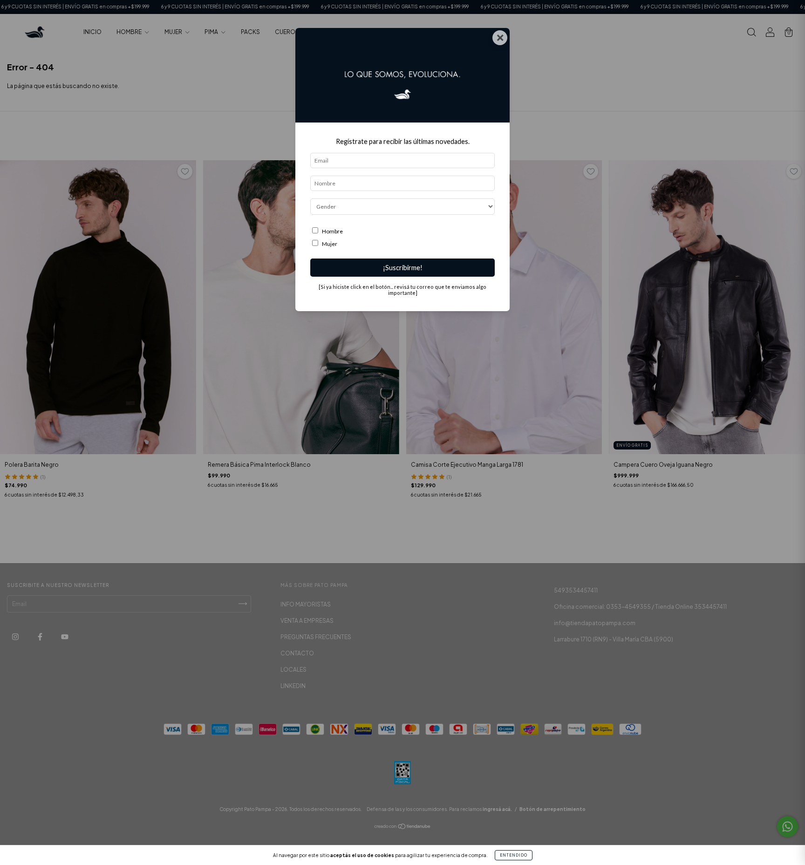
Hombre (332, 231)
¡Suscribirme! (403, 268)
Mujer (329, 243)
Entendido (513, 855)
